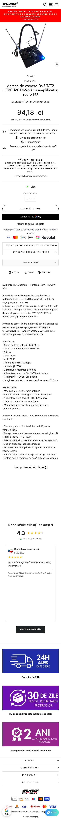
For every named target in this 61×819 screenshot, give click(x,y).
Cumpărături (30, 768)
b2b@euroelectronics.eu (34, 176)
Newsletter (29, 782)
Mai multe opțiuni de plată (30, 224)
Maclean (30, 81)
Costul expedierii (28, 119)
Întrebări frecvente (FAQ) (30, 252)
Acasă (30, 76)
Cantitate (30, 193)
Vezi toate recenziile (30, 629)
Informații (29, 775)
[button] (52, 812)
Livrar (29, 761)
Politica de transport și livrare (30, 246)
